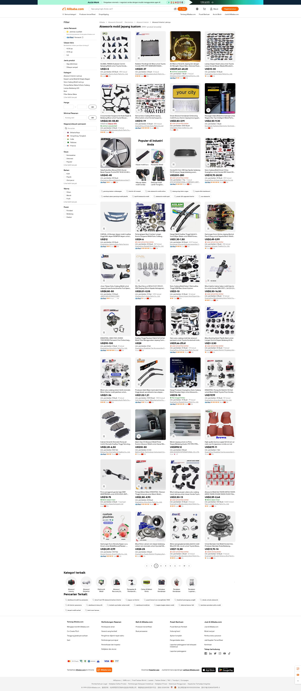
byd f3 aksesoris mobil (142, 196)
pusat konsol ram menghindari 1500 (158, 600)
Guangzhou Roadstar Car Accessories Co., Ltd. (150, 348)
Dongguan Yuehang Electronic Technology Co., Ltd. (220, 126)
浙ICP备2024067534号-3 (210, 687)
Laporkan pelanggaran (178, 651)
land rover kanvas (93, 610)
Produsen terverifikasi (144, 627)
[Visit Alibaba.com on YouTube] (224, 653)
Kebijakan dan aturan (108, 649)
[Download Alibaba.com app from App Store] (209, 670)
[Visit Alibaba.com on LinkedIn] (210, 653)
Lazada (150, 680)
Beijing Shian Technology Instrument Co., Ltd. (150, 452)
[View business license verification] (172, 687)
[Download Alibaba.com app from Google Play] (226, 670)
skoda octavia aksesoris (210, 600)
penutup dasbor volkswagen (112, 191)
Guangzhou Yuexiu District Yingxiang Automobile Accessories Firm (220, 350)
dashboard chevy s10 (95, 605)
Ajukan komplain (176, 636)
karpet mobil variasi (74, 610)
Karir (68, 640)
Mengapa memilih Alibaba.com (78, 627)
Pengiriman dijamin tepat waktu (112, 636)
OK (92, 107)
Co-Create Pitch (73, 631)
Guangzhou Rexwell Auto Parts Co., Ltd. (149, 246)
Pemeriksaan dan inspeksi (110, 645)
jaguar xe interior (133, 600)
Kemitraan (208, 645)
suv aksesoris (205, 196)
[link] (298, 669)
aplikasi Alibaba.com (191, 670)
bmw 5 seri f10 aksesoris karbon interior (108, 600)
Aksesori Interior (143, 22)
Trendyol (175, 680)
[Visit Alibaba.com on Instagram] (219, 653)
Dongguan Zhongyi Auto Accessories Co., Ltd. (185, 244)
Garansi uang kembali (109, 631)
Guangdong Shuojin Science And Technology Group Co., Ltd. (220, 556)
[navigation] (80, 294)
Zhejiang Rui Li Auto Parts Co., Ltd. (147, 296)
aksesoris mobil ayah (163, 196)
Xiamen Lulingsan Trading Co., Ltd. (217, 246)
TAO (168, 680)
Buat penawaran (141, 631)
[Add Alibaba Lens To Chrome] (104, 670)
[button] (175, 9)
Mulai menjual (209, 631)
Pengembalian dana (177, 640)
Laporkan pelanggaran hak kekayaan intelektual (183, 646)
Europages (185, 680)
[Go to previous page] (147, 566)
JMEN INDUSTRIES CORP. (110, 296)
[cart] (205, 9)
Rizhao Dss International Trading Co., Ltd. (115, 452)
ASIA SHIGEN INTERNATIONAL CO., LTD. (184, 452)
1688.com (126, 680)
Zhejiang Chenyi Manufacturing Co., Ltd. (184, 76)
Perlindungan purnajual (109, 640)
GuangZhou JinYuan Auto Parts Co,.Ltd (149, 126)
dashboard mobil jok (143, 605)
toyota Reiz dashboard (202, 191)
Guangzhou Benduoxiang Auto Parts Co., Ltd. (150, 74)
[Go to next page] (189, 566)
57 (184, 566)
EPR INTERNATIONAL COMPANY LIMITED (185, 182)
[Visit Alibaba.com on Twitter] (215, 653)
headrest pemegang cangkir (186, 600)
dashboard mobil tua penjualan (78, 600)
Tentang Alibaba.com (75, 622)
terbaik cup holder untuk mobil (119, 605)
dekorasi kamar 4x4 (187, 605)
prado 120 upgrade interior (185, 196)
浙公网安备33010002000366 (189, 687)
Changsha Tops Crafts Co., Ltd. (181, 128)
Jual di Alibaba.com (211, 627)
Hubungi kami (175, 631)
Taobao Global (160, 680)
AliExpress (117, 680)
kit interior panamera (75, 605)
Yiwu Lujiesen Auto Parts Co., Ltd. (217, 504)
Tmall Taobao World (139, 680)
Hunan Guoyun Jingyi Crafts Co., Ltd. (113, 554)
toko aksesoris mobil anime (157, 191)
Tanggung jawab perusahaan (77, 636)
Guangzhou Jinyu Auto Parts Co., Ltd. (113, 348)
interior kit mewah (135, 191)
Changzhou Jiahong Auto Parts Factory (114, 244)
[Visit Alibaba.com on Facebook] (205, 653)
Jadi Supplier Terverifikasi (213, 640)
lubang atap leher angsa (180, 191)
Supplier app (154, 670)
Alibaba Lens (81, 670)
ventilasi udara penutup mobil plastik (115, 196)
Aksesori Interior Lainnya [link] (161, 22)
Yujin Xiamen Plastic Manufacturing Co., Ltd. (150, 400)
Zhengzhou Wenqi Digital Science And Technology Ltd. (115, 180)
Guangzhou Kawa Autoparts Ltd (111, 504)
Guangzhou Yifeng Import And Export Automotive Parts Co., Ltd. (185, 296)
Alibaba (102, 22)
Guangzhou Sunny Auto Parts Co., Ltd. (114, 74)
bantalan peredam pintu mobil (211, 605)
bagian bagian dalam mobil (165, 605)
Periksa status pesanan (212, 636)
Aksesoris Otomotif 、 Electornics (120, 22)
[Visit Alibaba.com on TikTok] (229, 653)
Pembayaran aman (108, 627)
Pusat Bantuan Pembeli (178, 627)
